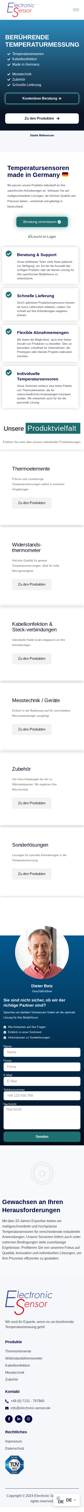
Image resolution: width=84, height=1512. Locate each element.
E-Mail (7, 1075)
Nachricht (9, 1104)
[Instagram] (28, 1419)
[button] (42, 1174)
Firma (7, 1060)
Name (7, 1046)
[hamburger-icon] (76, 10)
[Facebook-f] (9, 1419)
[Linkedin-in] (18, 1419)
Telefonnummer (14, 1089)
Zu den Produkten (31, 503)
